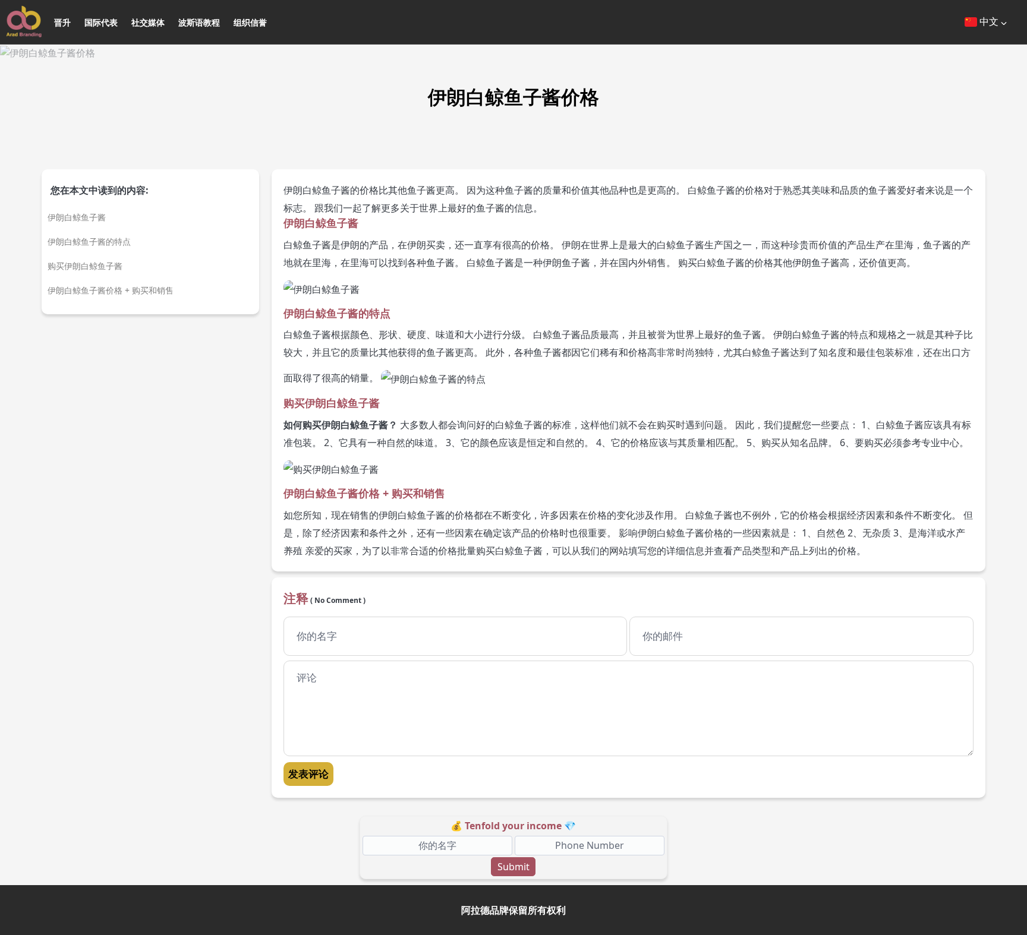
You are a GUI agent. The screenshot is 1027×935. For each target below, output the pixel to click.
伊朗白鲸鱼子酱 (77, 217)
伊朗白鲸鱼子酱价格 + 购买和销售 (111, 290)
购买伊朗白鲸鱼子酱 (85, 265)
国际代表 (101, 22)
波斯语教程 (199, 22)
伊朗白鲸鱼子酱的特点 (89, 241)
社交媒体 (148, 22)
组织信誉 (250, 22)
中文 (989, 21)
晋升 (62, 22)
